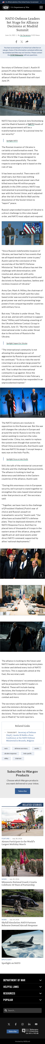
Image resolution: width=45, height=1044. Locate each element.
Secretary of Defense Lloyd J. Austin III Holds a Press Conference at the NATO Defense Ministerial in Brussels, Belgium (21, 736)
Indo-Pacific (27, 753)
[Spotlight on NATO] (22, 947)
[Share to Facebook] (17, 42)
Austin (37, 748)
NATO (31, 124)
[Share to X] (21, 42)
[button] (41, 7)
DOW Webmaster (16, 55)
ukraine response (10, 753)
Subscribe (22, 791)
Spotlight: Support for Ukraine (16, 343)
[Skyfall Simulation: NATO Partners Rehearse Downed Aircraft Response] (22, 908)
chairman (18, 758)
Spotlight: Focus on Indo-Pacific (17, 459)
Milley (6, 758)
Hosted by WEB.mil (22, 1041)
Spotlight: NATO (12, 141)
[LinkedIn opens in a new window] (29, 1024)
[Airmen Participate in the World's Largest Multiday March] (22, 826)
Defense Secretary (21, 748)
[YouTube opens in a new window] (36, 1024)
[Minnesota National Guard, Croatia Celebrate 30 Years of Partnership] (22, 867)
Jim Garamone (25, 35)
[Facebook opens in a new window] (15, 1024)
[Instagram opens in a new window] (22, 1024)
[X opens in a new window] (9, 1024)
